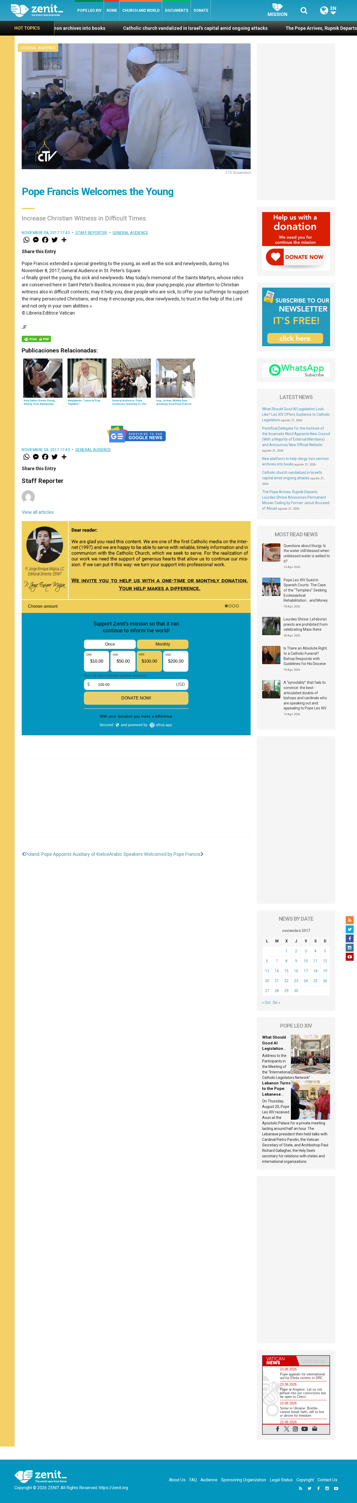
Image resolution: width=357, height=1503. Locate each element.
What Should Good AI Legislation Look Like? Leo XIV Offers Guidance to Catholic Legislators (296, 414)
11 (315, 961)
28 (277, 991)
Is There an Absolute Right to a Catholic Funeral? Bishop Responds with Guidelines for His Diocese (305, 656)
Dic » (276, 1002)
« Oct (266, 1002)
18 (315, 971)
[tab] (279, 1360)
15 (286, 971)
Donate (201, 10)
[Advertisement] (136, 803)
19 (325, 971)
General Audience (38, 47)
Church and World (141, 10)
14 (277, 971)
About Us (177, 1479)
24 (306, 981)
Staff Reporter (91, 233)
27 (267, 991)
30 (296, 991)
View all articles (38, 512)
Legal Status (281, 1479)
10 (306, 961)
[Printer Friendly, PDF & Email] (36, 339)
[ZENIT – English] (43, 10)
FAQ (193, 1479)
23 (296, 981)
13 (267, 971)
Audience (208, 1479)
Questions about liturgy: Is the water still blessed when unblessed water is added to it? (307, 553)
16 (296, 971)
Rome (112, 10)
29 (286, 991)
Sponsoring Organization (243, 1479)
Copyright (305, 1479)
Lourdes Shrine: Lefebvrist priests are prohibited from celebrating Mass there (306, 624)
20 (267, 981)
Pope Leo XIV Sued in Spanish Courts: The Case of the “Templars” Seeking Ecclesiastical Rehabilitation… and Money (306, 590)
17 (306, 971)
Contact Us (327, 1479)
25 (315, 981)
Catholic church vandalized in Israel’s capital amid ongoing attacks (128, 28)
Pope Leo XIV (89, 10)
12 (325, 961)
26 (325, 981)
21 (277, 981)
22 (286, 981)
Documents (176, 10)
